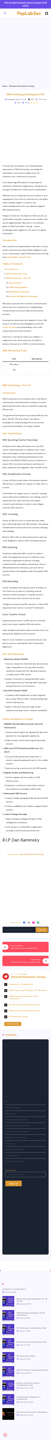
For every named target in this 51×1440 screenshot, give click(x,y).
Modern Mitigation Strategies (24, 296)
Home (4, 86)
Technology (9, 1143)
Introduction (12, 269)
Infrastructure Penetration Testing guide (32, 1412)
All (6, 1102)
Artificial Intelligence (13, 1108)
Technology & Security (14, 1149)
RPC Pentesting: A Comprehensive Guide (24, 1005)
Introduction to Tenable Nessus (21, 984)
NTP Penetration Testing (18, 1017)
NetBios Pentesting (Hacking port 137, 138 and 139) (28, 990)
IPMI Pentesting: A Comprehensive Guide (24, 1011)
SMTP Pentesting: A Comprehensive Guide (32, 1370)
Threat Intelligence (12, 1155)
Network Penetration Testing (21, 86)
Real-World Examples (19, 292)
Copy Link (41, 930)
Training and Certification (15, 1161)
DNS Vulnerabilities (18, 287)
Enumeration (15, 283)
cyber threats (9, 327)
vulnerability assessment (18, 257)
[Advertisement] (25, 49)
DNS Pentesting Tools (16, 273)
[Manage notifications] (5, 1435)
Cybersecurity (10, 1114)
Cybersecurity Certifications (16, 1120)
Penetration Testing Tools (15, 1137)
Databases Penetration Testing (17, 1126)
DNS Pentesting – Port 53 (18, 278)
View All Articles (13, 1024)
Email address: (10, 1170)
